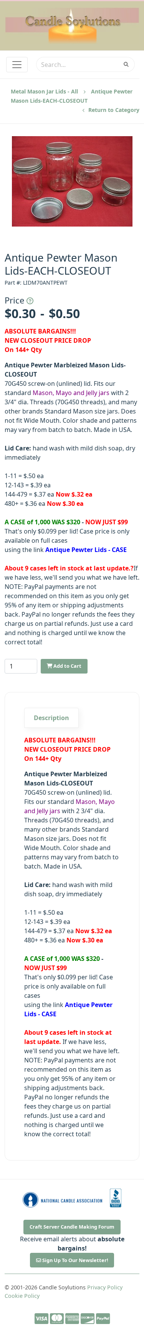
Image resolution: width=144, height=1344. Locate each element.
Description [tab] (51, 718)
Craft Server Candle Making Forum (72, 1226)
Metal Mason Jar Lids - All (44, 91)
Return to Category (113, 109)
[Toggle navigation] (17, 64)
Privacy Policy (104, 1287)
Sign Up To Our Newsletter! (74, 1260)
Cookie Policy (22, 1295)
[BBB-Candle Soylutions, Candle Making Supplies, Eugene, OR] (115, 1198)
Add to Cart (66, 665)
